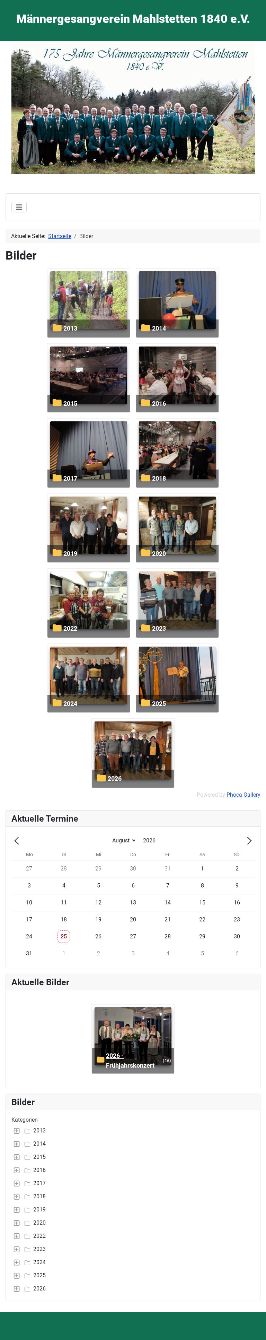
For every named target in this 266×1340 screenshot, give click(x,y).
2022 (70, 628)
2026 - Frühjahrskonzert (130, 1060)
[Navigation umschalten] (19, 207)
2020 (159, 553)
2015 (70, 403)
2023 (159, 628)
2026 (115, 778)
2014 (159, 328)
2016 (159, 403)
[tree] (133, 1209)
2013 (70, 328)
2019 (70, 553)
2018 (159, 478)
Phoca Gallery (243, 794)
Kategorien (24, 1119)
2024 (70, 703)
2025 (159, 703)
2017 (70, 478)
